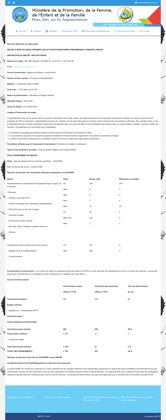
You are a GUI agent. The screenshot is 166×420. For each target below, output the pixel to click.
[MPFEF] (83, 16)
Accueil (22, 31)
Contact (146, 31)
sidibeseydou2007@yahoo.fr (25, 67)
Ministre (37, 31)
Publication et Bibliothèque (97, 31)
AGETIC (157, 416)
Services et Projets (126, 31)
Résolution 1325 (69, 31)
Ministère (53, 31)
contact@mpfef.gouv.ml (147, 3)
